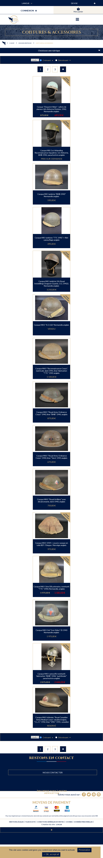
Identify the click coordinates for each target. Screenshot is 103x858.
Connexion (27, 10)
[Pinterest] (94, 794)
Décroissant (63, 60)
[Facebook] (84, 794)
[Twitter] (89, 794)
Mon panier (78, 11)
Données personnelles (83, 822)
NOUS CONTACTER (52, 772)
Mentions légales (16, 822)
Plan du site (30, 822)
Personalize (84, 850)
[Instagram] (99, 794)
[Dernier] (63, 69)
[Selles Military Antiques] (13, 20)
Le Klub (59, 824)
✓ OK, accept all (51, 854)
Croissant (47, 60)
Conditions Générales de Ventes (50, 822)
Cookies (69, 822)
